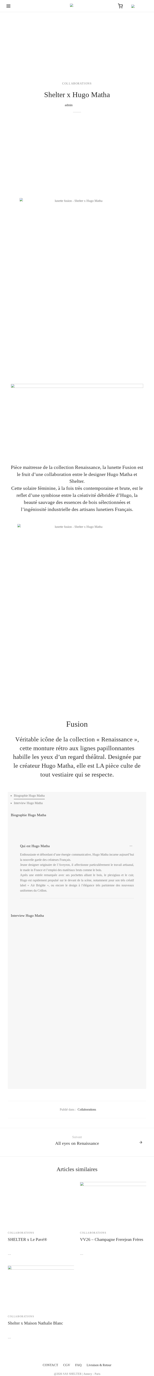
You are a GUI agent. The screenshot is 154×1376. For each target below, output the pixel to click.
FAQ (78, 1365)
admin (69, 105)
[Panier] (120, 6)
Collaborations (77, 83)
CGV (66, 1365)
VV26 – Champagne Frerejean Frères (111, 1239)
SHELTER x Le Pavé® (27, 1239)
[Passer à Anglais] (137, 6)
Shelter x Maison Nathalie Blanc (35, 1323)
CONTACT (50, 1365)
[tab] (29, 795)
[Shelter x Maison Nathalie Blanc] (65, 1288)
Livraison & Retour (99, 1365)
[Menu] (8, 6)
